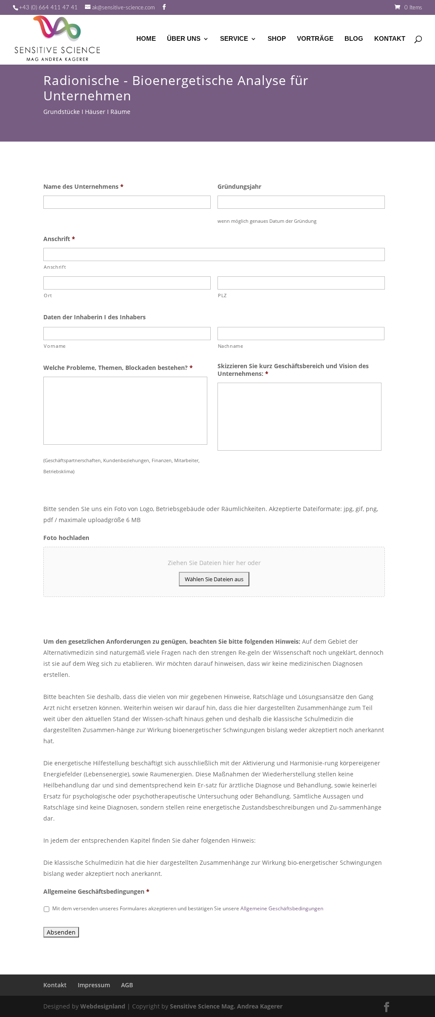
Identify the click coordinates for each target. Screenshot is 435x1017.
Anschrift (59, 239)
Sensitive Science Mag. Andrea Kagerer (226, 1006)
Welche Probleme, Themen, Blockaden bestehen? (118, 368)
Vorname (55, 346)
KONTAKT (389, 39)
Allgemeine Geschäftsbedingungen (96, 891)
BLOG (354, 39)
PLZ (222, 295)
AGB (127, 985)
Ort (48, 295)
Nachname (230, 346)
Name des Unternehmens (83, 186)
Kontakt (55, 985)
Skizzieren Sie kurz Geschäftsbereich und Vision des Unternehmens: (293, 370)
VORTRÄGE (315, 39)
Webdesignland (102, 1006)
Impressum (94, 985)
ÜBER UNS (184, 39)
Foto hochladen (66, 538)
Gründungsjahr (239, 186)
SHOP (277, 39)
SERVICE (234, 39)
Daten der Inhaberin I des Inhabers (94, 317)
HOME (146, 39)
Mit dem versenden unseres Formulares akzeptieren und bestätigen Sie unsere (187, 908)
